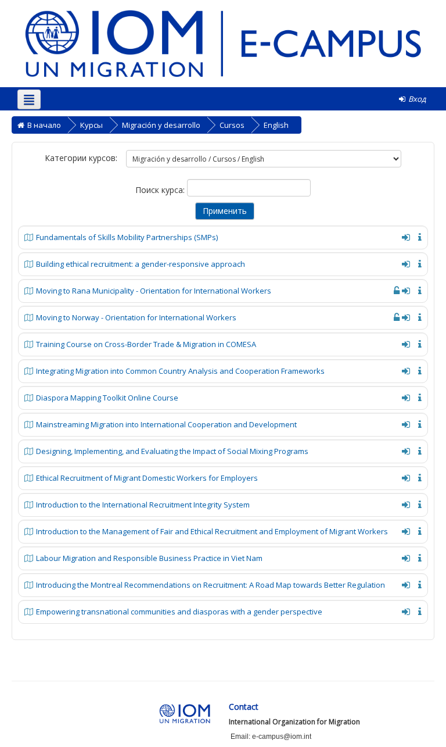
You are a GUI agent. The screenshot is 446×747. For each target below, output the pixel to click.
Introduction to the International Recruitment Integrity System (143, 504)
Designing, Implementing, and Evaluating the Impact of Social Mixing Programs (172, 451)
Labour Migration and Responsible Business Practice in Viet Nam (149, 558)
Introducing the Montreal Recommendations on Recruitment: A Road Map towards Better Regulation (210, 585)
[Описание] (418, 236)
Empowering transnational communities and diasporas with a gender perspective (179, 611)
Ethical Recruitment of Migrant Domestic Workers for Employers (147, 478)
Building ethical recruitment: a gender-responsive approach (140, 264)
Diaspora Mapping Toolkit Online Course (107, 397)
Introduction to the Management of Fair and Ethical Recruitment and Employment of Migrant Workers (212, 531)
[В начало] (223, 43)
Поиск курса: (161, 189)
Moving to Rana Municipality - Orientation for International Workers (153, 290)
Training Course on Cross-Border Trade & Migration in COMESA (146, 344)
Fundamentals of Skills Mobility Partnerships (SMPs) (127, 237)
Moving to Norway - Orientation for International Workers (136, 317)
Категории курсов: (81, 157)
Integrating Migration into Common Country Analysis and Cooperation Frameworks (180, 371)
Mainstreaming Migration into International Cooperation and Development (166, 424)
